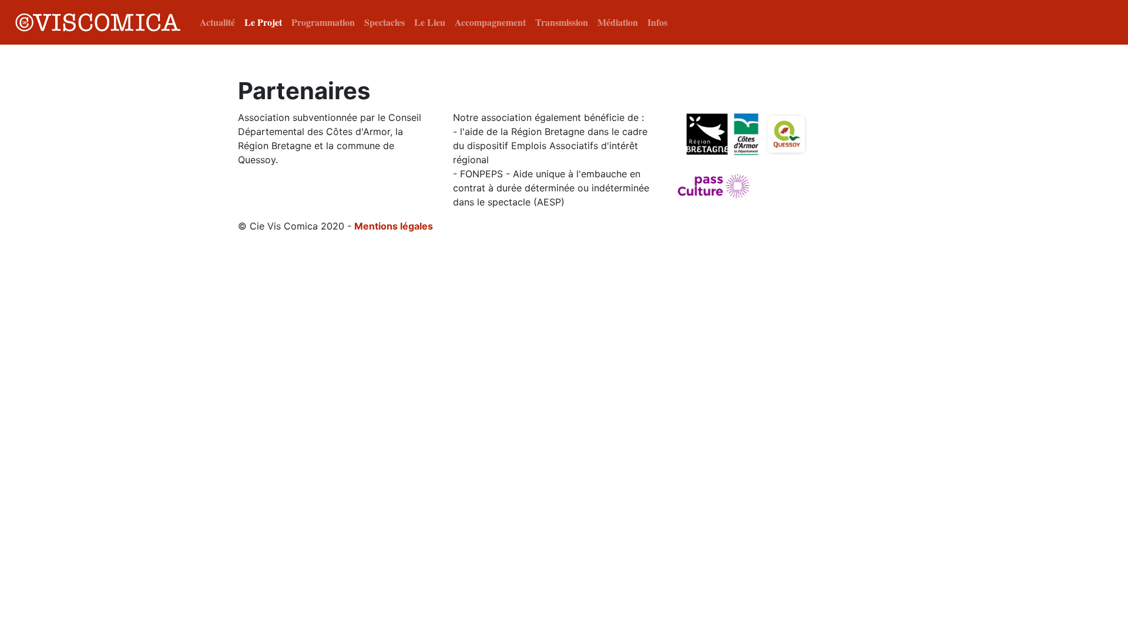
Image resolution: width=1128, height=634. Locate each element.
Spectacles (384, 22)
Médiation (617, 22)
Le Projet (263, 22)
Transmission (561, 22)
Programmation (323, 22)
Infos (657, 22)
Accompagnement (490, 22)
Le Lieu (429, 22)
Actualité (217, 22)
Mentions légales (393, 226)
